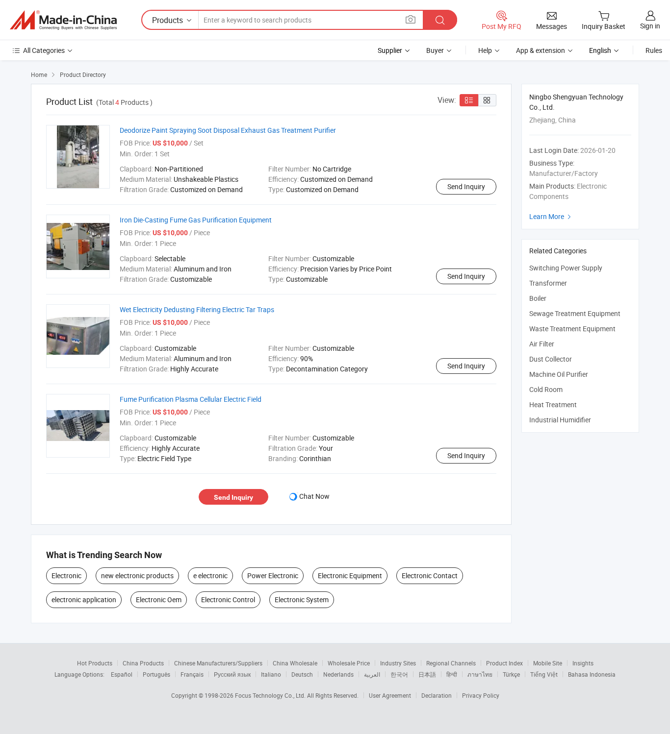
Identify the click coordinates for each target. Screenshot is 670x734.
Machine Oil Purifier (558, 374)
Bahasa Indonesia (592, 674)
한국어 (399, 674)
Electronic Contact (430, 575)
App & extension (540, 50)
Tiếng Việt (544, 674)
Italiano (271, 674)
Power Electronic (272, 575)
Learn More (551, 216)
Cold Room (546, 389)
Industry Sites (398, 663)
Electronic (66, 575)
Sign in (650, 25)
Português (156, 674)
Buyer (435, 50)
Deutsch (302, 674)
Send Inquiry (466, 186)
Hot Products (94, 663)
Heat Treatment (553, 404)
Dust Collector (550, 359)
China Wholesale (295, 663)
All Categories (44, 50)
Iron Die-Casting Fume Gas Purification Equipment (196, 219)
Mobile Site (547, 663)
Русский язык (232, 674)
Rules (653, 50)
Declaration (436, 695)
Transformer (548, 283)
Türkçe (511, 674)
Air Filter (541, 343)
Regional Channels (451, 663)
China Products (143, 663)
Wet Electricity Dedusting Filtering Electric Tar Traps (197, 309)
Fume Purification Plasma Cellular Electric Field (190, 399)
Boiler (537, 298)
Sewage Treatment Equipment (574, 313)
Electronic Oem (158, 599)
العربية (372, 674)
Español (121, 674)
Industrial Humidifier (560, 419)
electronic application (84, 599)
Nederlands (338, 674)
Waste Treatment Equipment (572, 328)
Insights (582, 663)
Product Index (504, 663)
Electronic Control (228, 599)
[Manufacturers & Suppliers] (63, 20)
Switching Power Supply (565, 267)
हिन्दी (451, 674)
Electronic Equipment (350, 575)
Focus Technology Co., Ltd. (271, 695)
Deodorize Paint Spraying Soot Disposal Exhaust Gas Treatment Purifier (228, 130)
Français (192, 674)
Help (485, 50)
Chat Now (314, 496)
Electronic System (302, 599)
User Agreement (390, 695)
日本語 (427, 674)
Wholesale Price (349, 663)
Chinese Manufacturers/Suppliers (218, 663)
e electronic (210, 575)
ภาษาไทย (479, 674)
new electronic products (137, 575)
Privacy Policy (480, 695)
